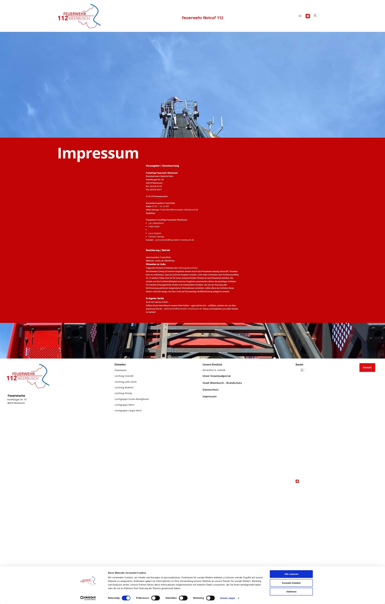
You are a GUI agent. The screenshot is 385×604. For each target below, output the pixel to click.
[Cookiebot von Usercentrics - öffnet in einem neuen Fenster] (88, 598)
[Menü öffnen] (300, 16)
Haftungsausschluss (188, 267)
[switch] (155, 598)
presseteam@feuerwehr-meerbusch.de (175, 239)
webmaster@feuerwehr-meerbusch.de (183, 308)
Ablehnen (291, 591)
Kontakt (367, 367)
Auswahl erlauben (291, 583)
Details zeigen (227, 598)
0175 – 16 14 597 (161, 206)
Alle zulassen (291, 574)
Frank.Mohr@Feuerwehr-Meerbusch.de (179, 209)
